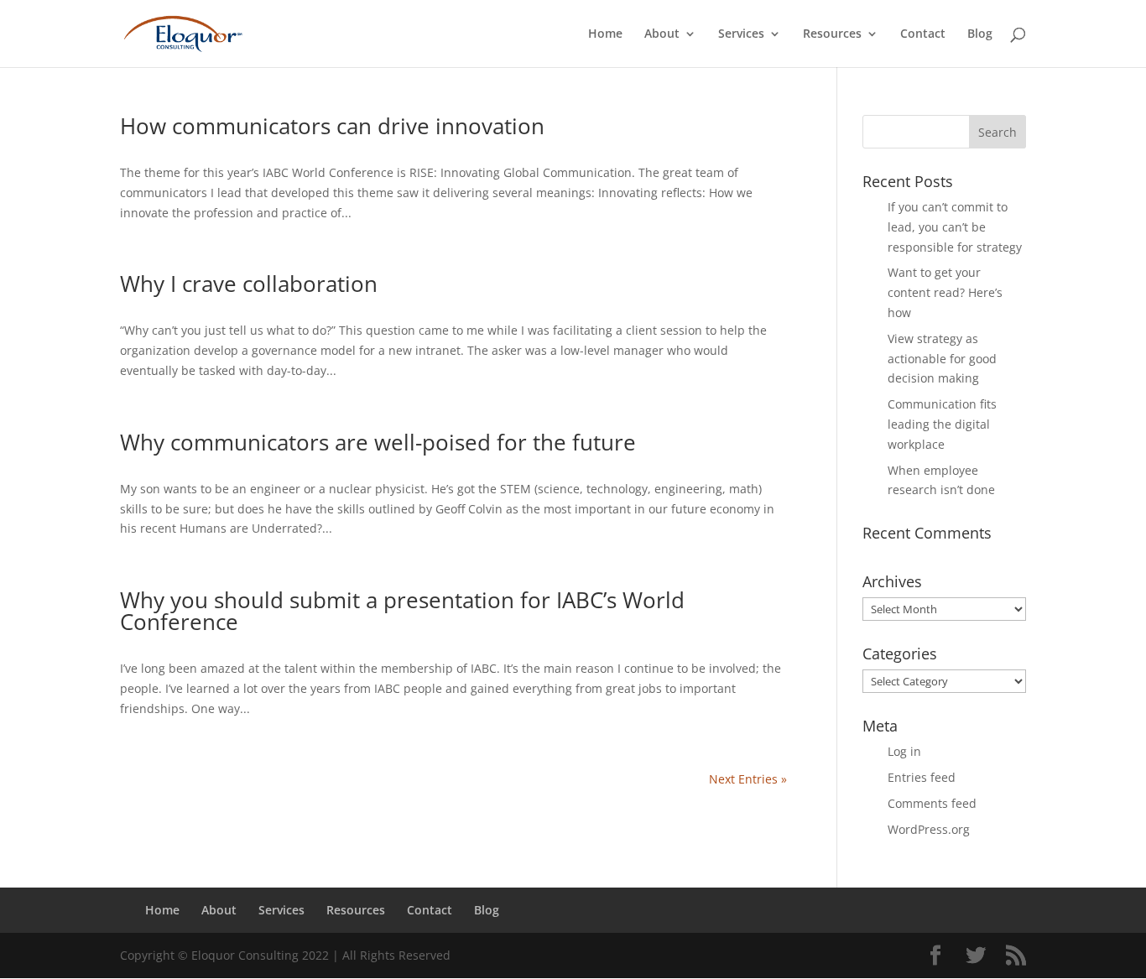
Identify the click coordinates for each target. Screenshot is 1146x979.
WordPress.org (929, 829)
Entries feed (922, 777)
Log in (904, 751)
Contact (922, 34)
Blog (979, 34)
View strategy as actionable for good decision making (942, 359)
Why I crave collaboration (249, 283)
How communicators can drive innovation (332, 126)
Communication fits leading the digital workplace (942, 424)
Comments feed (932, 803)
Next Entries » (748, 779)
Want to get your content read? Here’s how (945, 292)
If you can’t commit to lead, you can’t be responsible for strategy (955, 227)
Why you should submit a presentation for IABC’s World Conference (402, 611)
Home (605, 34)
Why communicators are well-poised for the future (378, 442)
